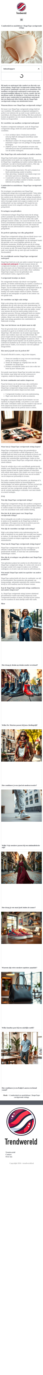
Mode (5, 1095)
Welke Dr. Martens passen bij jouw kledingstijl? (19, 725)
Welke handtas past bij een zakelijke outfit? (18, 1028)
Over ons (9, 1157)
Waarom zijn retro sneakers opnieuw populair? (19, 968)
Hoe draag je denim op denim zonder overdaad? (20, 665)
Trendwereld (10, 1152)
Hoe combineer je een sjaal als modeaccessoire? (19, 785)
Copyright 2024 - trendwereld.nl (21, 1163)
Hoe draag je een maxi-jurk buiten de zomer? (19, 907)
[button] (21, 19)
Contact (8, 1154)
